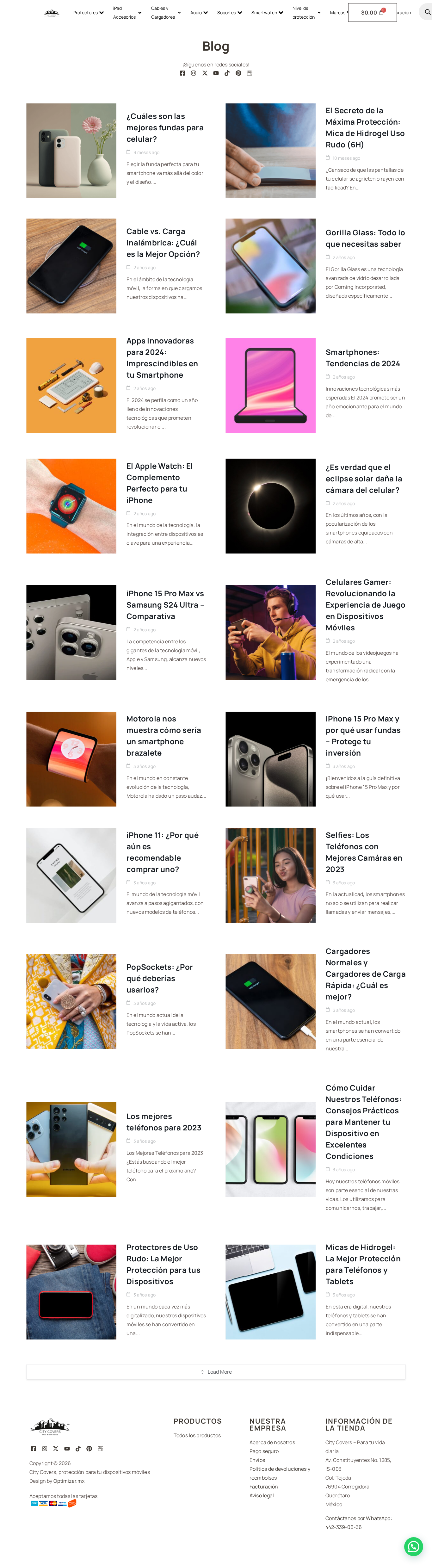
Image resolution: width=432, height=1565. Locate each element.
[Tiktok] (227, 73)
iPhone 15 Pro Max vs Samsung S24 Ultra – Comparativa (165, 604)
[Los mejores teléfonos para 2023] (71, 1149)
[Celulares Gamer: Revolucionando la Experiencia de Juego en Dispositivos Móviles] (270, 632)
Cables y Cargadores (163, 12)
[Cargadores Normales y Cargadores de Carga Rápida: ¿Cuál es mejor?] (270, 1001)
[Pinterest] (238, 73)
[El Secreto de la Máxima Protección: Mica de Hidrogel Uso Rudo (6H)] (270, 150)
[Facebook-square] (182, 73)
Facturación (398, 12)
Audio (196, 12)
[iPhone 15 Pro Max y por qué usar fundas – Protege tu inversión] (270, 759)
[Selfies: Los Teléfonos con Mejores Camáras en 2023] (270, 875)
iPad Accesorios (124, 12)
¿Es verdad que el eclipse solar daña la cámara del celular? (364, 478)
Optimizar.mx (69, 1480)
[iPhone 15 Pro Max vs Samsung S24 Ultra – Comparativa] (71, 632)
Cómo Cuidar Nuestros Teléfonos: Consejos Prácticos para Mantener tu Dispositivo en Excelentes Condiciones (364, 1121)
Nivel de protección (304, 12)
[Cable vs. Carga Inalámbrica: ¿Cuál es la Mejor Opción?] (71, 266)
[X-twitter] (205, 73)
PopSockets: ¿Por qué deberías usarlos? (160, 978)
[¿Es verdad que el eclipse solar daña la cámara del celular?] (270, 506)
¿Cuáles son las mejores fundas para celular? (165, 127)
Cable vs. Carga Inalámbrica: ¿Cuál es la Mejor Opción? (163, 242)
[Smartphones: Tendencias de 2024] (270, 385)
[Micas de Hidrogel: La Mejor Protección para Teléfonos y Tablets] (270, 1292)
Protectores (85, 12)
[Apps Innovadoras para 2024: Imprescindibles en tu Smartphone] (71, 385)
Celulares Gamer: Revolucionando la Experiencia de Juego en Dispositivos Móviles (365, 605)
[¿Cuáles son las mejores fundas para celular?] (71, 150)
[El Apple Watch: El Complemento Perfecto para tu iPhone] (71, 506)
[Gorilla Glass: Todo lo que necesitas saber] (270, 266)
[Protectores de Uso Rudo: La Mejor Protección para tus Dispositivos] (71, 1292)
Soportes (226, 12)
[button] (413, 1546)
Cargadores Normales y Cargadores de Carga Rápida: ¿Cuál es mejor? (366, 974)
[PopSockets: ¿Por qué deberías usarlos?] (71, 1001)
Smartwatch (264, 12)
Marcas (337, 12)
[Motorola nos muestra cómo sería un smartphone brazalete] (71, 759)
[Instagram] (194, 73)
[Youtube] (216, 73)
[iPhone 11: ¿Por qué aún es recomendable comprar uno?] (71, 875)
